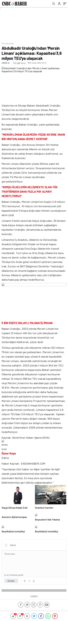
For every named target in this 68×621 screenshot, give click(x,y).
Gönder (11, 580)
